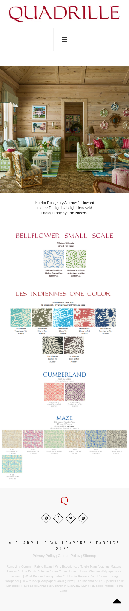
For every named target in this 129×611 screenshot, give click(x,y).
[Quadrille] (64, 14)
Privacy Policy (44, 556)
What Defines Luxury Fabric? (45, 576)
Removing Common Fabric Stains (29, 566)
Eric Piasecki (78, 213)
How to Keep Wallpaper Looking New (48, 581)
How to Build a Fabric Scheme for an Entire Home (41, 571)
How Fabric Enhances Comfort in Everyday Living (55, 585)
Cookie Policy (69, 556)
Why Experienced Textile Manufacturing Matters (88, 566)
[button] (64, 501)
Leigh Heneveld (79, 208)
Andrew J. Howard (79, 203)
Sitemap (89, 556)
